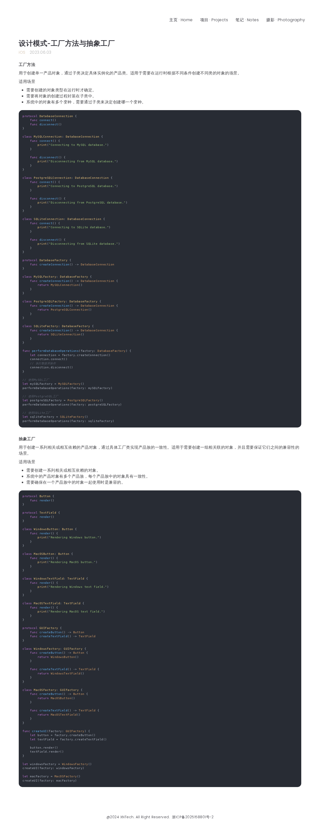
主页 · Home (181, 20)
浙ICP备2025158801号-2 (193, 817)
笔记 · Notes (247, 20)
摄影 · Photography (285, 20)
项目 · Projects (214, 20)
